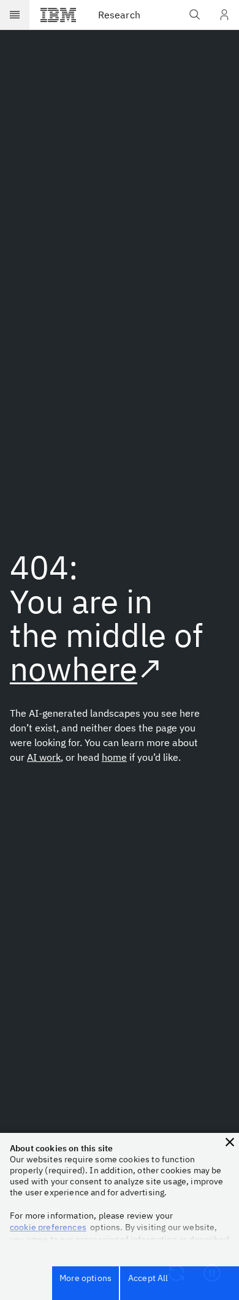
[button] (230, 1142)
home (114, 757)
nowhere (73, 668)
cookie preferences (48, 1227)
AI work (44, 757)
